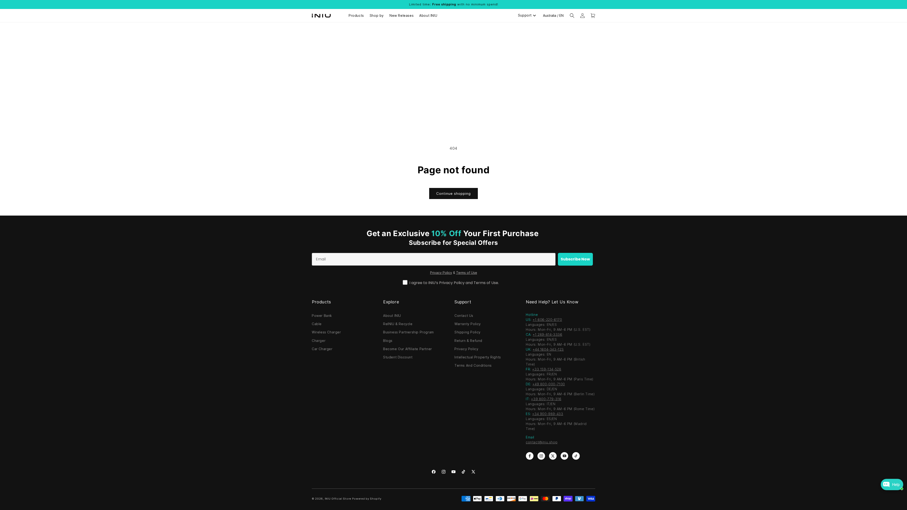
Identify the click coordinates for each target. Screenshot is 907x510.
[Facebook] (434, 472)
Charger (318, 341)
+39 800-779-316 (546, 399)
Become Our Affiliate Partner (407, 349)
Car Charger (322, 349)
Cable (317, 324)
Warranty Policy (467, 324)
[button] (572, 15)
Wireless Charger (326, 332)
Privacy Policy (441, 273)
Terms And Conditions (473, 365)
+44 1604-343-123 (548, 349)
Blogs (388, 341)
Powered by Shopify (366, 498)
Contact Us (463, 316)
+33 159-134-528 (546, 369)
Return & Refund (468, 341)
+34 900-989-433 (547, 414)
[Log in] (582, 15)
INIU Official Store (338, 498)
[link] (530, 456)
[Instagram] (444, 472)
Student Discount (398, 357)
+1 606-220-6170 (547, 320)
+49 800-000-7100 (548, 384)
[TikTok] (463, 472)
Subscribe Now (575, 259)
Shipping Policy (467, 332)
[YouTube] (453, 472)
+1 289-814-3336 (547, 334)
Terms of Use (466, 273)
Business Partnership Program (408, 332)
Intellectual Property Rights (477, 357)
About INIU (392, 316)
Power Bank (322, 316)
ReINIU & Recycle (398, 324)
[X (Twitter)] (473, 472)
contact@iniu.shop (541, 442)
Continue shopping (453, 193)
